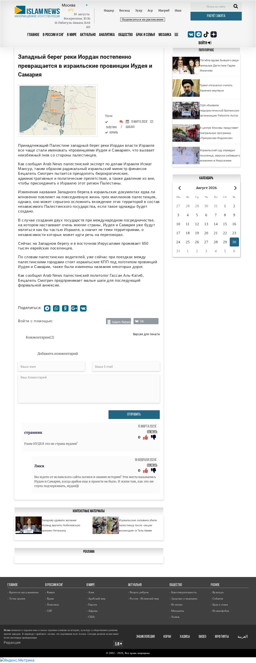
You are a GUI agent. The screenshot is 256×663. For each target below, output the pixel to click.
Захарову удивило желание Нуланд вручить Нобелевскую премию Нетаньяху (61, 525)
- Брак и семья (219, 604)
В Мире (71, 35)
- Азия (90, 592)
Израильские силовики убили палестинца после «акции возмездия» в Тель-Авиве (138, 525)
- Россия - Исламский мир (143, 598)
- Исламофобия (220, 610)
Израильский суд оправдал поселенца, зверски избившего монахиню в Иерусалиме (220, 155)
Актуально (88, 35)
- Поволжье (52, 604)
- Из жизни (176, 604)
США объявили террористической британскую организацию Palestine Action (219, 110)
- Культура (217, 592)
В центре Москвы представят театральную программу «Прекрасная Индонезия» (219, 133)
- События (217, 598)
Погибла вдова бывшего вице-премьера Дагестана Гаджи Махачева (219, 65)
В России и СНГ (53, 35)
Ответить (152, 432)
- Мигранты (177, 610)
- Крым (49, 598)
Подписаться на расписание (143, 19)
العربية (243, 637)
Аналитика (107, 35)
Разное (215, 585)
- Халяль (175, 616)
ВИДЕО (202, 637)
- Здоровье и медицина (183, 598)
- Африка (92, 610)
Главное (33, 35)
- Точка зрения (16, 598)
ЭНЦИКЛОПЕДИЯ (145, 637)
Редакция (12, 642)
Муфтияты (222, 637)
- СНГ (48, 610)
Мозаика (164, 35)
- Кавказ (50, 592)
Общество (125, 35)
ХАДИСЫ (185, 637)
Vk (142, 321)
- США (90, 616)
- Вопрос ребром (138, 592)
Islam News (121, 322)
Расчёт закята (216, 16)
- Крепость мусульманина (23, 592)
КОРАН (167, 637)
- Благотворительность (183, 592)
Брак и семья (145, 35)
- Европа (91, 604)
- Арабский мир (96, 598)
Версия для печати (146, 334)
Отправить (134, 414)
